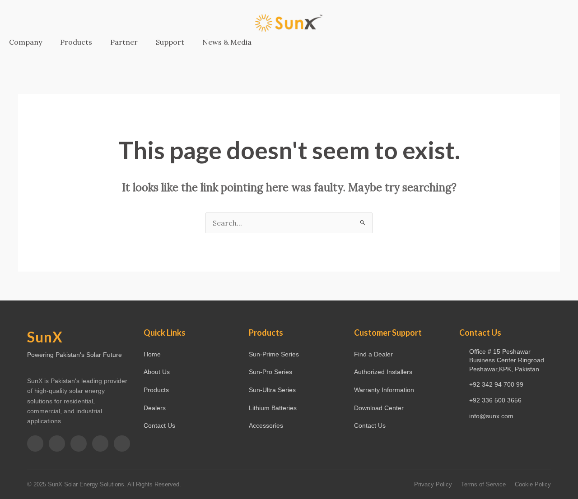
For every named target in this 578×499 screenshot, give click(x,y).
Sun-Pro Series (270, 371)
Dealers (155, 407)
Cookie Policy (533, 484)
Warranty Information (384, 389)
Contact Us (159, 425)
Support (170, 41)
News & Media (227, 41)
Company (25, 41)
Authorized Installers (383, 371)
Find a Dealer (373, 354)
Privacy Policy (433, 484)
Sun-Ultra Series (272, 389)
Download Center (379, 407)
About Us (157, 371)
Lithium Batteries (273, 407)
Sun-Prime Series (274, 354)
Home (152, 354)
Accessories (266, 425)
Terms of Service (483, 484)
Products (76, 41)
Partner (124, 41)
